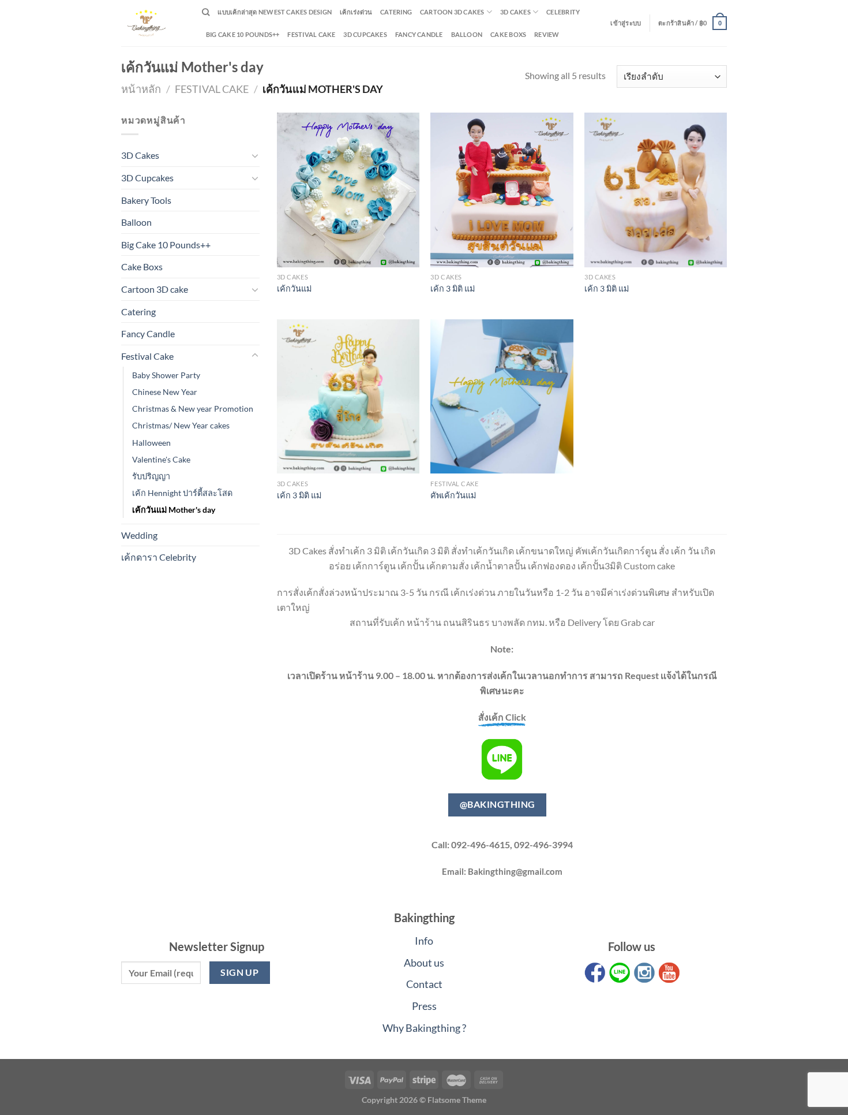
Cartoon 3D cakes (452, 12)
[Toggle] (255, 155)
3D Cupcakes (365, 34)
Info (424, 940)
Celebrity (563, 12)
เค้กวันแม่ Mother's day (173, 509)
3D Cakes (515, 12)
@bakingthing (497, 804)
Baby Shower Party (166, 375)
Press (424, 1006)
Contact (424, 984)
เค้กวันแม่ (294, 288)
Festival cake (311, 34)
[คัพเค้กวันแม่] (501, 396)
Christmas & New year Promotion (192, 408)
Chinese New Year (164, 392)
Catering (396, 12)
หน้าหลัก (141, 89)
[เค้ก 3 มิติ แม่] (501, 190)
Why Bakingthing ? (424, 1027)
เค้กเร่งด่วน (356, 12)
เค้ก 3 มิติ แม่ (452, 288)
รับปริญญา (151, 476)
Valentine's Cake (161, 459)
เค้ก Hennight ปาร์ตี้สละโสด (182, 493)
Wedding (139, 534)
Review (546, 34)
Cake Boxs (508, 34)
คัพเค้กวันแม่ (453, 495)
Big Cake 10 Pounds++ (242, 34)
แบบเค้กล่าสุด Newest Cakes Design (274, 12)
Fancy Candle (419, 34)
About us (424, 962)
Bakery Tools (146, 200)
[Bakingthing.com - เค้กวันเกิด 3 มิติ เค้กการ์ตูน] (153, 23)
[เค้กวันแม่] (348, 190)
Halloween (151, 443)
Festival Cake (212, 89)
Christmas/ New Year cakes (181, 425)
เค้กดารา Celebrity (158, 556)
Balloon (467, 34)
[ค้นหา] (205, 12)
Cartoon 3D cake (154, 289)
